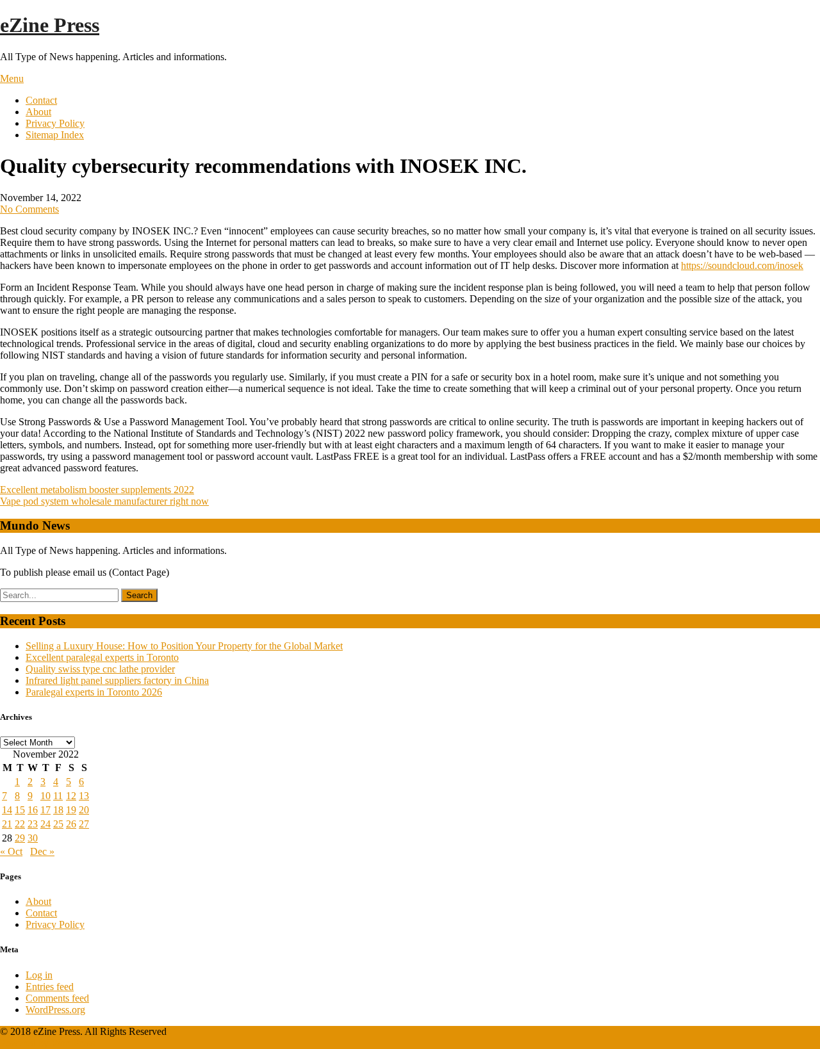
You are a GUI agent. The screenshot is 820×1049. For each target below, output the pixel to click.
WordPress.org (55, 1009)
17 (45, 809)
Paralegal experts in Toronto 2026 (94, 692)
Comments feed (57, 998)
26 (71, 823)
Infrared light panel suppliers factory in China (117, 680)
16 (33, 809)
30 (33, 838)
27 (84, 823)
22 (20, 823)
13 (84, 795)
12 (71, 795)
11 (58, 795)
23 (33, 823)
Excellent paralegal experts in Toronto (102, 657)
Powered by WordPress (47, 1042)
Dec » (42, 851)
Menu (12, 78)
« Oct (11, 851)
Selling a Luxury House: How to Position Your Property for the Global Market (184, 645)
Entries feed (50, 986)
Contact (41, 100)
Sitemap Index (55, 134)
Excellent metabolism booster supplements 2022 (97, 489)
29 (20, 838)
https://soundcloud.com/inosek (742, 265)
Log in (39, 975)
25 (58, 823)
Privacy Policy (55, 123)
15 (20, 809)
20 (84, 809)
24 (45, 823)
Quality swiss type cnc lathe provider (100, 668)
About (38, 111)
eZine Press (49, 25)
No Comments (29, 209)
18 (58, 809)
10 (45, 795)
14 (7, 809)
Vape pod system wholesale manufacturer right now (104, 501)
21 (7, 823)
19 (71, 809)
